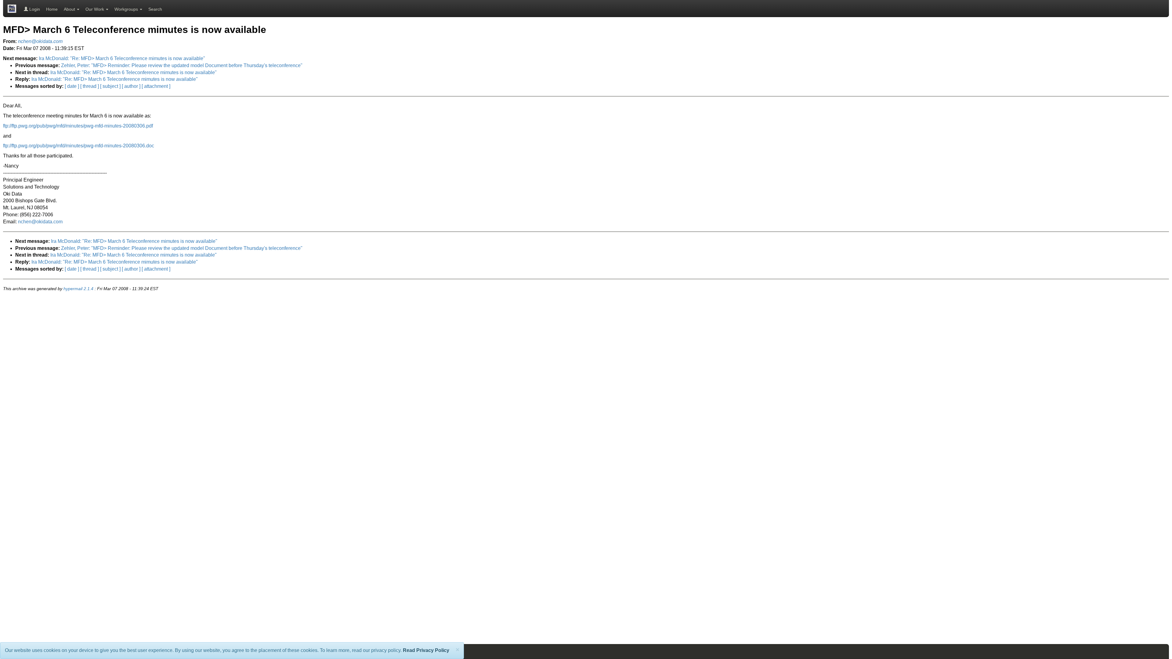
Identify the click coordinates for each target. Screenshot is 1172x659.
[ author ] (131, 86)
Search (155, 9)
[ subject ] (110, 86)
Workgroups (126, 9)
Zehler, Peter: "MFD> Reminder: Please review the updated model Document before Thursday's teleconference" (181, 65)
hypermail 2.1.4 (78, 288)
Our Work (95, 9)
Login (34, 9)
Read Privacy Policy (426, 650)
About (70, 9)
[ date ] (72, 86)
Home (52, 9)
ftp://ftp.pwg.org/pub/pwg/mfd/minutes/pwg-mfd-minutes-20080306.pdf (78, 125)
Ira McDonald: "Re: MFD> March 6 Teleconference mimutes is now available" (122, 58)
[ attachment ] (156, 86)
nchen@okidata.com (40, 221)
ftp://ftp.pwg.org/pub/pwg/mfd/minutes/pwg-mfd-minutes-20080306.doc (78, 145)
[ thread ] (89, 86)
